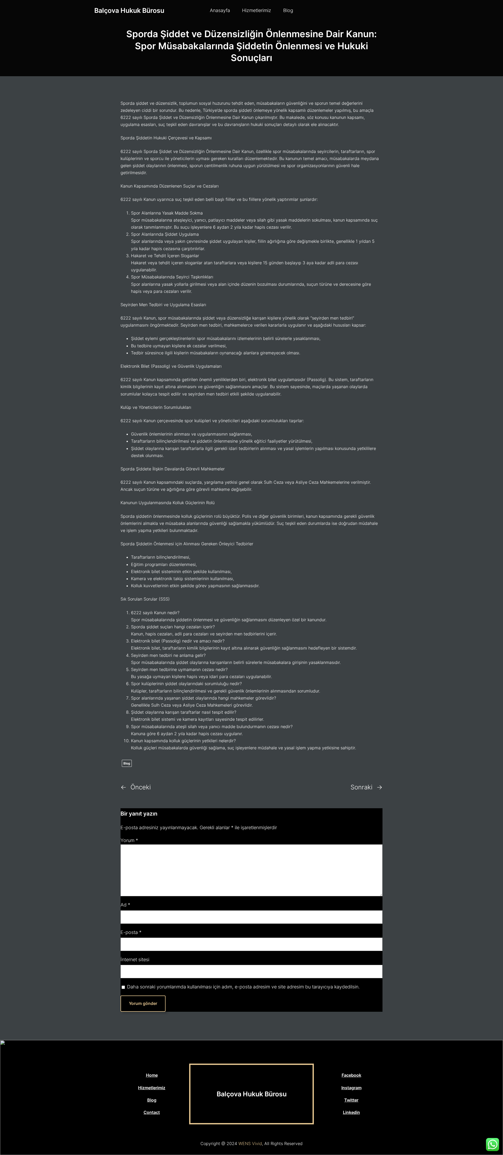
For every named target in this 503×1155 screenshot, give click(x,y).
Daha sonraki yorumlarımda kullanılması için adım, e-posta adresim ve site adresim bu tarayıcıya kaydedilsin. (243, 986)
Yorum (129, 840)
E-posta (131, 932)
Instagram (351, 1087)
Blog (126, 763)
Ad (125, 905)
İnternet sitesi (135, 959)
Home (152, 1075)
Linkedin (351, 1112)
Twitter (351, 1100)
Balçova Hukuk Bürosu (129, 10)
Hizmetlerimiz (151, 1087)
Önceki (140, 787)
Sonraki (362, 787)
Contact (152, 1112)
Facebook (351, 1075)
